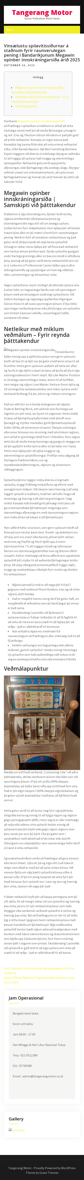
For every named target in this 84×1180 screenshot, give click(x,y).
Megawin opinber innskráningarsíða (41, 121)
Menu (9, 30)
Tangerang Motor (42, 12)
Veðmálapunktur (26, 106)
